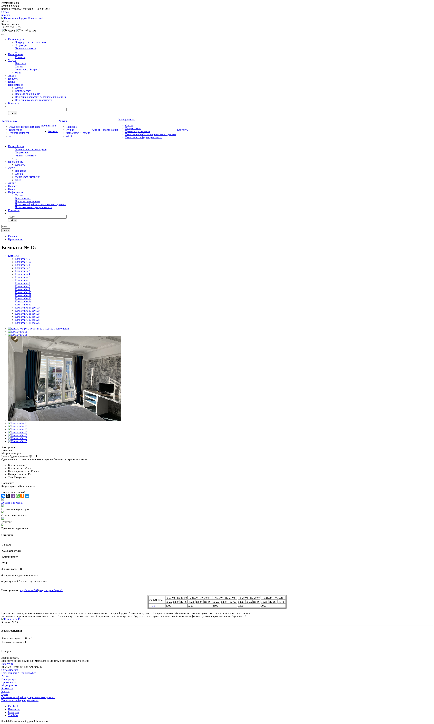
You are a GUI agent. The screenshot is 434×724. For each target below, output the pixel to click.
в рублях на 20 (28, 590)
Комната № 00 (23, 261)
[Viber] (13, 496)
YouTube (13, 715)
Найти (12, 113)
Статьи (19, 87)
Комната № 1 (22, 264)
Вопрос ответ (23, 90)
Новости (13, 78)
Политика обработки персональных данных (40, 96)
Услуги (12, 60)
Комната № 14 (23, 301)
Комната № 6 (22, 280)
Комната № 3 (22, 271)
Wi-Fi (18, 72)
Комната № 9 (22, 289)
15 (153, 605)
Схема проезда (5, 13)
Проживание (15, 54)
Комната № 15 (23, 304)
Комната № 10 (23, 292)
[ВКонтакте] (3, 496)
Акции (12, 75)
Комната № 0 (22, 258)
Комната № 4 (22, 274)
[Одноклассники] (22, 496)
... (16, 51)
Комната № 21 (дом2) (27, 322)
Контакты (13, 103)
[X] (8, 496)
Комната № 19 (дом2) (27, 316)
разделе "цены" (54, 590)
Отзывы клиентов (25, 48)
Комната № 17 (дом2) (27, 310)
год (42, 590)
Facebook (13, 706)
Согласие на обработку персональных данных (28, 697)
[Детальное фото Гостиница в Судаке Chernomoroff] (38, 328)
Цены (11, 81)
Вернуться (7, 663)
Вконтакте (14, 709)
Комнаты (20, 57)
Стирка (19, 66)
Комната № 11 (23, 295)
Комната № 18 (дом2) (27, 313)
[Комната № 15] (17, 331)
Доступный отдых (12, 502)
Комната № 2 (22, 268)
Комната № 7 (22, 283)
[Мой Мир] (27, 496)
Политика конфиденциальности (33, 100)
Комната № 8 (22, 286)
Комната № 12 (23, 298)
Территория (21, 45)
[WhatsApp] (18, 496)
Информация (15, 84)
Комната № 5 (22, 277)
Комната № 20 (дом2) (27, 319)
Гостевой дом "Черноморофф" (18, 673)
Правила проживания (27, 93)
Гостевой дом (16, 39)
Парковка (20, 63)
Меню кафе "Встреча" (28, 69)
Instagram (13, 712)
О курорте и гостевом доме (30, 42)
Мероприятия (9, 685)
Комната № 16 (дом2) (27, 307)
